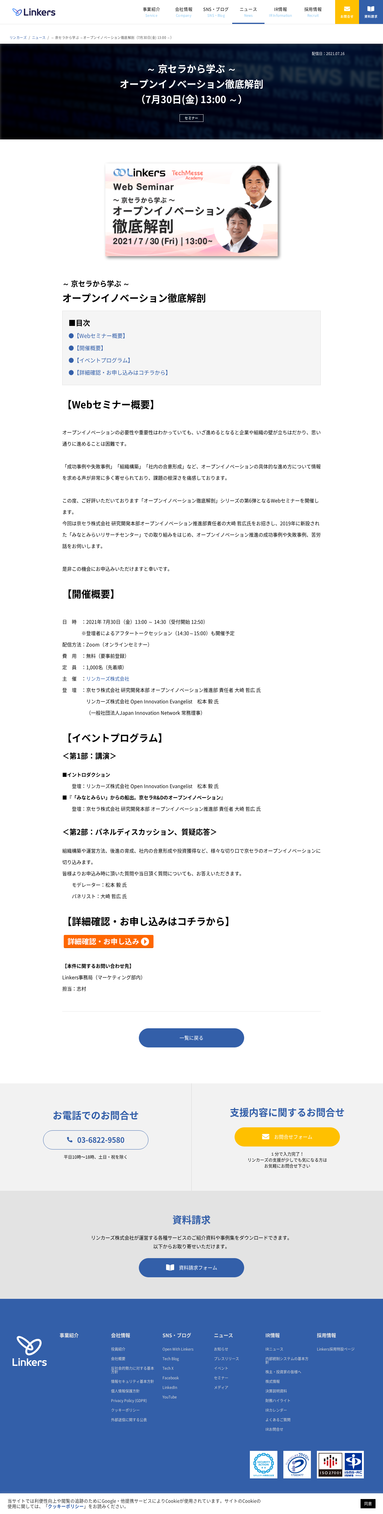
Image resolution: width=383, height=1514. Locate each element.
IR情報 (280, 12)
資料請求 (371, 16)
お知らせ (221, 1349)
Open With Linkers (178, 1349)
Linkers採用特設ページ (336, 1349)
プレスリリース (226, 1358)
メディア (221, 1387)
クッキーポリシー (125, 1410)
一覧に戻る (191, 1037)
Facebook (170, 1378)
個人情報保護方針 (125, 1391)
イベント (221, 1368)
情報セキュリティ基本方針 (132, 1381)
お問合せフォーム (293, 1137)
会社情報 (183, 12)
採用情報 (313, 12)
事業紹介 (151, 12)
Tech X (168, 1368)
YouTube (169, 1397)
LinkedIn (169, 1387)
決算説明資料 (276, 1391)
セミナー (221, 1378)
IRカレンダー (276, 1410)
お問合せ (347, 16)
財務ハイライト (278, 1400)
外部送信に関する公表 (129, 1420)
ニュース (248, 12)
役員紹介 (118, 1349)
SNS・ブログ (216, 12)
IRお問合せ (274, 1429)
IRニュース (274, 1349)
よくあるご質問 (278, 1420)
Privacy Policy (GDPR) (129, 1400)
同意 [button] (368, 1504)
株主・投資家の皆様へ (283, 1372)
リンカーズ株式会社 (107, 678)
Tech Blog (170, 1358)
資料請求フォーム (198, 1267)
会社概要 (118, 1358)
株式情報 (272, 1381)
